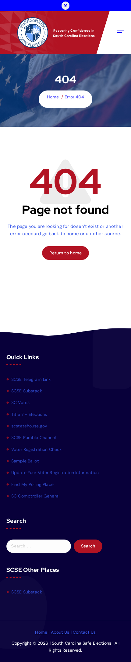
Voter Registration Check (36, 449)
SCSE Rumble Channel (33, 437)
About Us (60, 632)
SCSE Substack (26, 391)
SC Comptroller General (35, 496)
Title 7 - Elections (29, 414)
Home (53, 97)
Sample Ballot (25, 461)
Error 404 (74, 97)
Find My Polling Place (32, 484)
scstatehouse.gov (29, 426)
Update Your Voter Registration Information (55, 472)
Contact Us (84, 632)
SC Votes (20, 402)
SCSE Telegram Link (31, 379)
